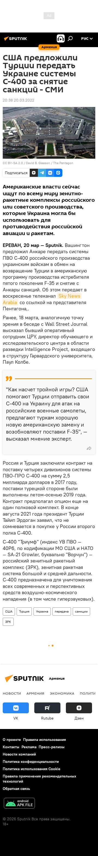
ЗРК (8, 622)
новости (12, 693)
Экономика (62, 693)
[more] (89, 448)
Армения (35, 693)
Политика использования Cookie (31, 768)
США (9, 611)
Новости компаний (19, 754)
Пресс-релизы (52, 746)
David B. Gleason (38, 163)
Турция (24, 611)
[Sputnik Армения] (16, 40)
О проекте (12, 739)
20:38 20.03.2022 (18, 100)
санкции (81, 611)
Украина (42, 611)
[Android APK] (19, 804)
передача (62, 611)
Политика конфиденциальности (31, 761)
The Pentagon (63, 163)
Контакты (11, 746)
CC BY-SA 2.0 (13, 163)
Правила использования (44, 739)
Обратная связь (16, 788)
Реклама (29, 746)
